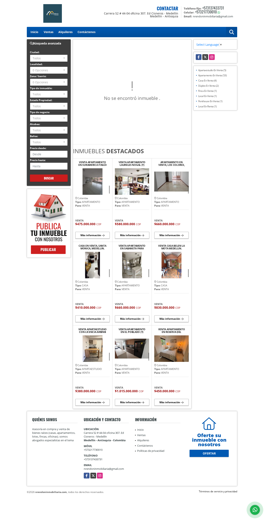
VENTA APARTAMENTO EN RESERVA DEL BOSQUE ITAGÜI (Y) (171, 330)
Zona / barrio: (38, 76)
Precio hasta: (38, 160)
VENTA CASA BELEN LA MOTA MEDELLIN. (171, 247)
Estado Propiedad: (41, 100)
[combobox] (49, 58)
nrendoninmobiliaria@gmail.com (104, 469)
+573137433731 (213, 8)
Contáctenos (86, 32)
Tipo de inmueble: (41, 88)
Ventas (48, 32)
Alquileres (65, 32)
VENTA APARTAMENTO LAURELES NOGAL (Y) (132, 163)
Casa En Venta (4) (207, 80)
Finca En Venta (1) (207, 91)
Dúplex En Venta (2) (208, 85)
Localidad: (36, 64)
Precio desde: (38, 148)
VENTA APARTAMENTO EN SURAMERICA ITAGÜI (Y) (92, 163)
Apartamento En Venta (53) (212, 75)
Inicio (34, 32)
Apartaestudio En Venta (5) (212, 70)
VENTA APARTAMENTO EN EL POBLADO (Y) (132, 330)
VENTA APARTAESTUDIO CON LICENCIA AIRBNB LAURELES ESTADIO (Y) (92, 330)
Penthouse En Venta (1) (210, 101)
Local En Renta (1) (207, 106)
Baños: (34, 136)
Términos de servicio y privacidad (218, 491)
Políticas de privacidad (150, 451)
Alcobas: (35, 124)
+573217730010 (206, 11)
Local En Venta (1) (207, 96)
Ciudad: (34, 52)
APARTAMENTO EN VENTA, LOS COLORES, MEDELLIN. (171, 163)
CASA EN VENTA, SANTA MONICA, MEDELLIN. (92, 247)
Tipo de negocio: (40, 112)
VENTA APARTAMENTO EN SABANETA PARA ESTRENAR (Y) (132, 247)
